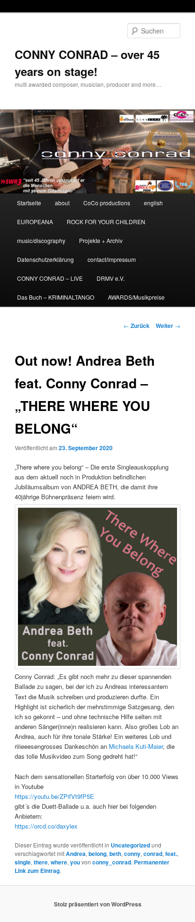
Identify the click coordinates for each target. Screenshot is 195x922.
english (153, 203)
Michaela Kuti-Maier (136, 746)
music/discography (41, 240)
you (75, 862)
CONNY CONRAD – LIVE (50, 278)
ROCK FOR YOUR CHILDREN (106, 222)
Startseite (29, 203)
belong (97, 853)
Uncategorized (130, 845)
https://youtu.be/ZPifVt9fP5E (54, 796)
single (23, 862)
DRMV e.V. (110, 278)
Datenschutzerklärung (45, 259)
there (41, 862)
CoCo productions (106, 203)
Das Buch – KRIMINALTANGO (55, 297)
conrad (152, 853)
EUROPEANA (35, 222)
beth (115, 853)
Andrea (76, 853)
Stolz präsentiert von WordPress (98, 904)
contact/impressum (112, 259)
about (62, 203)
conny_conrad (111, 862)
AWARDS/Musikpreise (136, 297)
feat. (171, 853)
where (59, 862)
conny (132, 853)
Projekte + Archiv (101, 240)
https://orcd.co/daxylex (46, 825)
